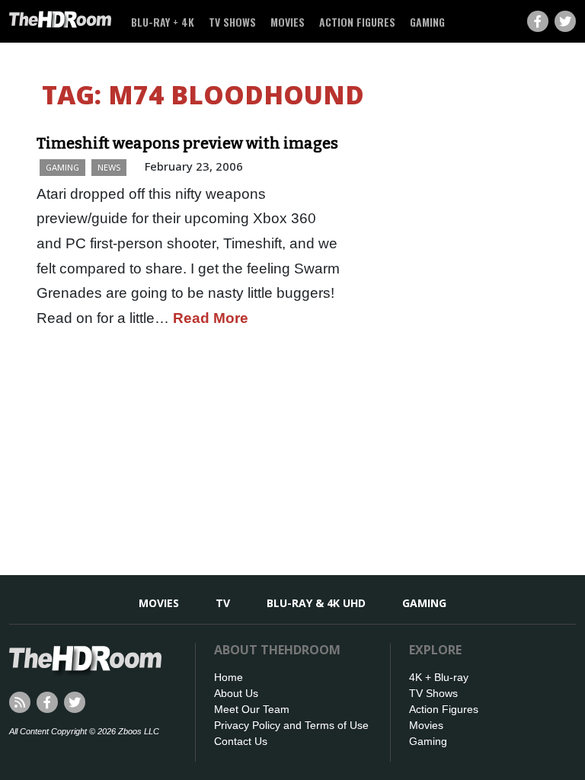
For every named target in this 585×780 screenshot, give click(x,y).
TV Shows (232, 22)
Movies (287, 22)
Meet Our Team (251, 709)
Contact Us (240, 741)
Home (228, 677)
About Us (236, 693)
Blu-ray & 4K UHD (316, 603)
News (109, 167)
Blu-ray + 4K (162, 22)
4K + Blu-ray (438, 677)
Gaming (427, 22)
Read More (210, 318)
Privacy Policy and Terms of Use (291, 725)
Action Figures (357, 22)
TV (223, 603)
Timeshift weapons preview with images (187, 143)
